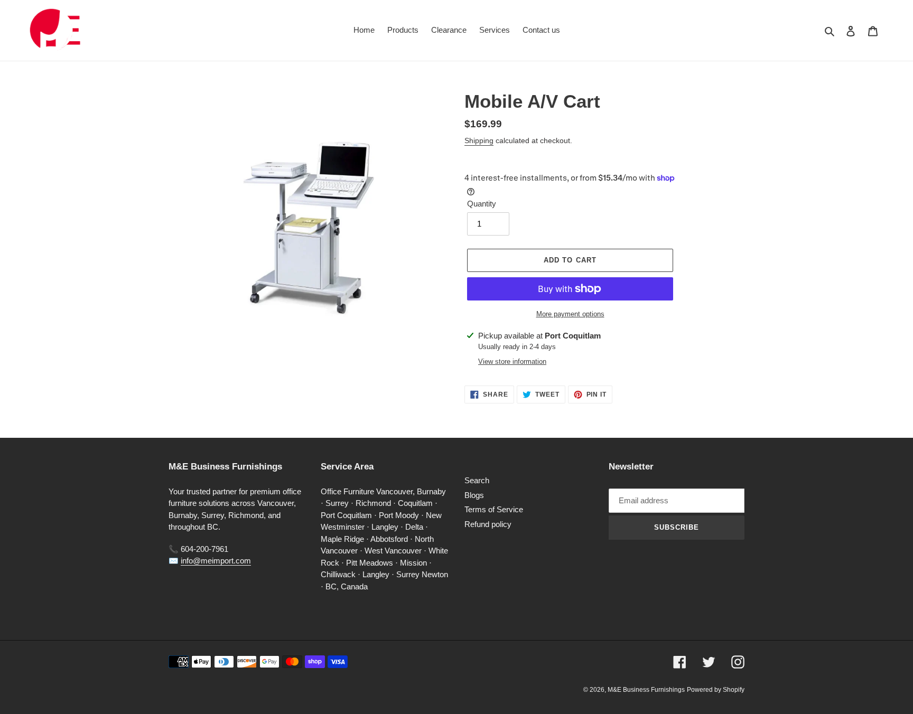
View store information (512, 361)
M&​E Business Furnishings (646, 689)
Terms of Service (493, 509)
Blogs (474, 495)
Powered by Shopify (715, 689)
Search (476, 480)
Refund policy (487, 524)
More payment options (570, 314)
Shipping (478, 140)
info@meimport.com (216, 560)
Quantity (481, 203)
